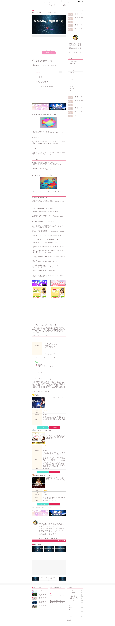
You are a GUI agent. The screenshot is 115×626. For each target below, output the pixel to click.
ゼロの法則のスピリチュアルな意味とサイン (57, 595)
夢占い (33, 10)
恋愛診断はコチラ (48, 52)
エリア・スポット (69, 1)
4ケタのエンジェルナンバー (76, 597)
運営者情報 (69, 620)
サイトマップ (69, 619)
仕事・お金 (40, 1)
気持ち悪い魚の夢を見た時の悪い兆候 (44, 81)
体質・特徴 (45, 1)
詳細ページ (43, 427)
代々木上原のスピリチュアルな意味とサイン (57, 602)
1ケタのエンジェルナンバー (74, 61)
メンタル (59, 1)
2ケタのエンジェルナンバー (74, 63)
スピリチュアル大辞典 (57, 5)
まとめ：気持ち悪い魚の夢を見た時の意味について (46, 86)
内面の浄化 (40, 77)
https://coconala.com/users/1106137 (52, 538)
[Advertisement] (49, 43)
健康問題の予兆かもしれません (43, 82)
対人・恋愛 (49, 1)
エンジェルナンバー (73, 1)
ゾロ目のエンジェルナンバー (74, 74)
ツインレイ (71, 79)
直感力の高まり (41, 76)
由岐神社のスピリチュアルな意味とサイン (57, 600)
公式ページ (55, 427)
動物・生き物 (54, 1)
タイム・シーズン (64, 1)
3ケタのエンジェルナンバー (74, 65)
